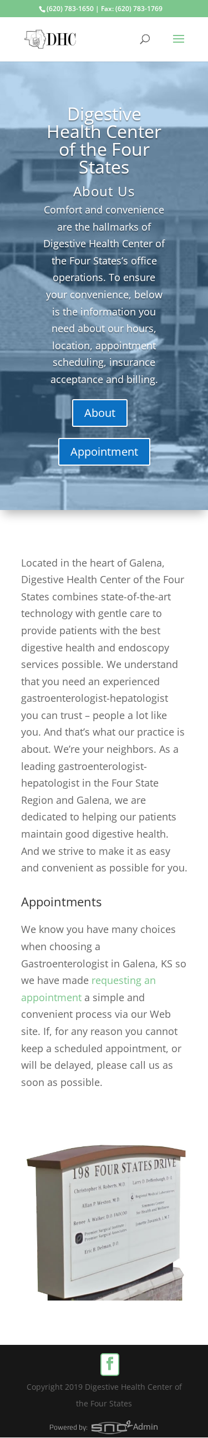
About (99, 412)
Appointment (104, 451)
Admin (145, 1426)
